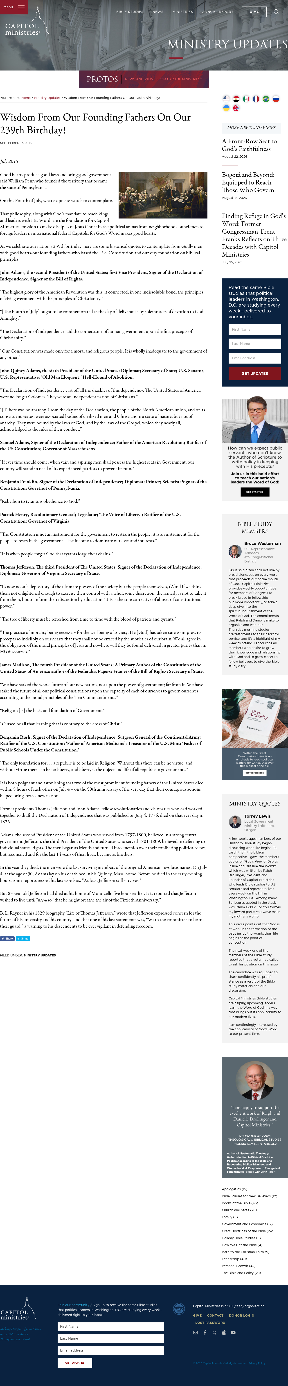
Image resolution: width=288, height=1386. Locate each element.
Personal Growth (235, 1266)
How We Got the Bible (239, 1245)
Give (197, 1315)
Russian (276, 99)
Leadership (230, 1259)
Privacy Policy (257, 1363)
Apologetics (231, 1189)
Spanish (246, 99)
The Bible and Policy (238, 1273)
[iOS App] (224, 1332)
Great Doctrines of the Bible (244, 1231)
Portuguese (266, 99)
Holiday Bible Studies (238, 1238)
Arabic (236, 99)
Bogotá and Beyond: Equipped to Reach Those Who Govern (248, 183)
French (256, 99)
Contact (215, 1315)
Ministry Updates (40, 955)
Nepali (236, 108)
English (226, 99)
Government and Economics (244, 1224)
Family (227, 1217)
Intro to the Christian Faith (243, 1252)
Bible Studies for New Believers (246, 1196)
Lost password (210, 1323)
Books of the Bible (236, 1203)
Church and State (235, 1210)
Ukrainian (226, 108)
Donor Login (241, 1315)
